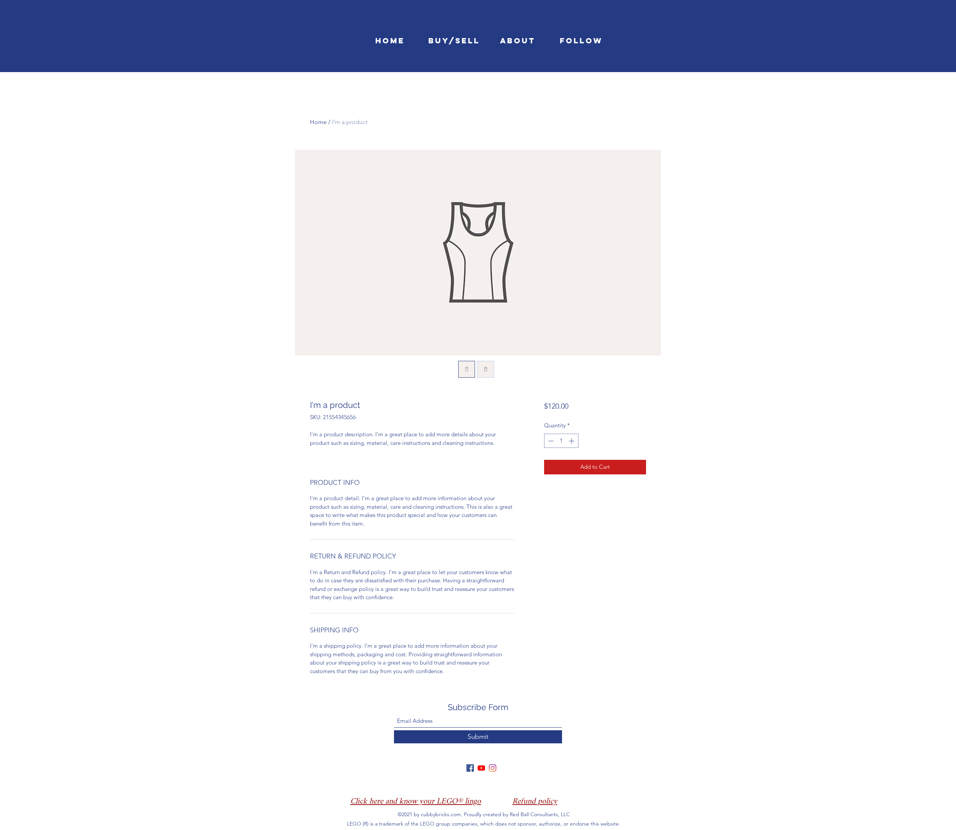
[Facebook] (470, 768)
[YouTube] (481, 768)
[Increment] (572, 441)
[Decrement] (550, 441)
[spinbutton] (561, 441)
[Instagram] (492, 768)
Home (318, 122)
